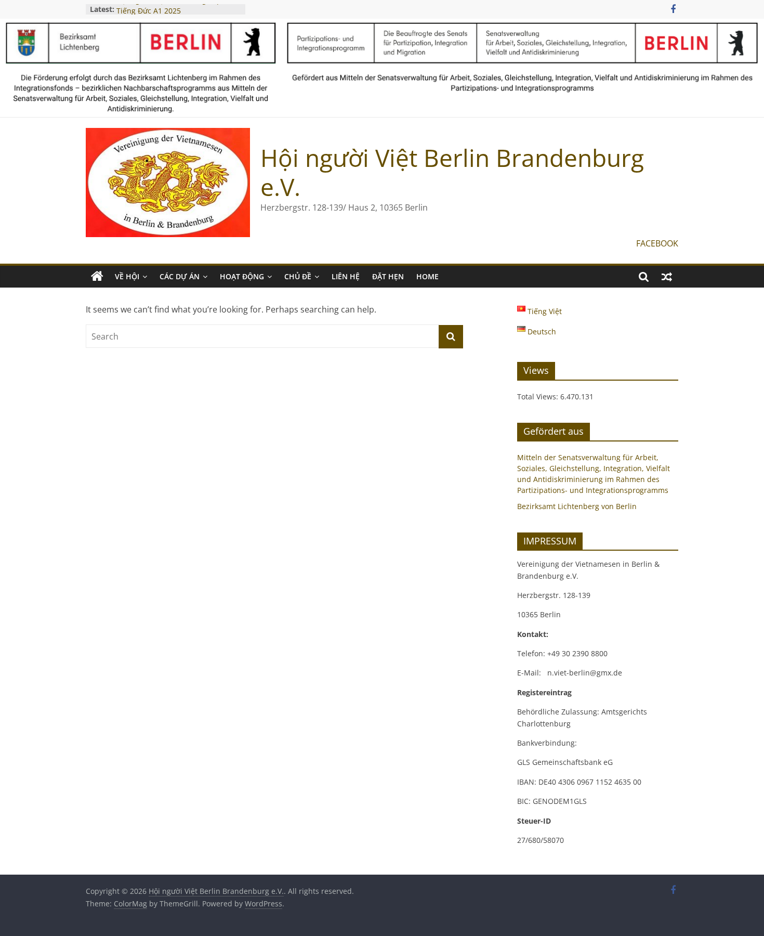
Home (427, 276)
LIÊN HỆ (346, 276)
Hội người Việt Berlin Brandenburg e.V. (452, 171)
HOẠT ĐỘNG (242, 276)
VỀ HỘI (127, 276)
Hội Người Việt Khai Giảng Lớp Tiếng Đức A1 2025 (168, 12)
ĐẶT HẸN (388, 276)
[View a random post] (666, 277)
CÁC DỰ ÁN (180, 276)
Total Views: (538, 396)
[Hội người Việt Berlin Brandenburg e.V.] (97, 277)
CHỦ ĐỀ (297, 276)
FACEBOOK (657, 243)
